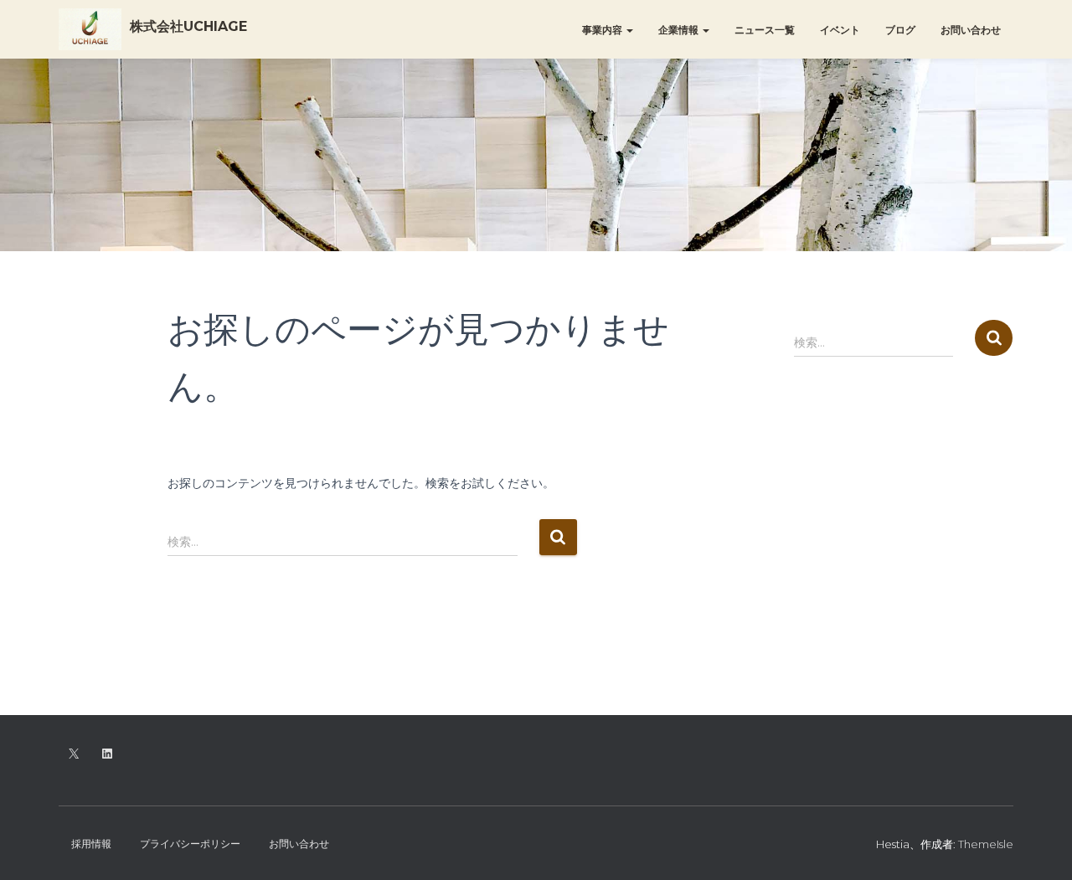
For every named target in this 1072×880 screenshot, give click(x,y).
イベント (840, 29)
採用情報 (91, 843)
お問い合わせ (971, 29)
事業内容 (603, 29)
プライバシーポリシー (190, 843)
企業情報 (679, 29)
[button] (629, 29)
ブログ (900, 29)
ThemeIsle (985, 844)
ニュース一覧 (764, 29)
